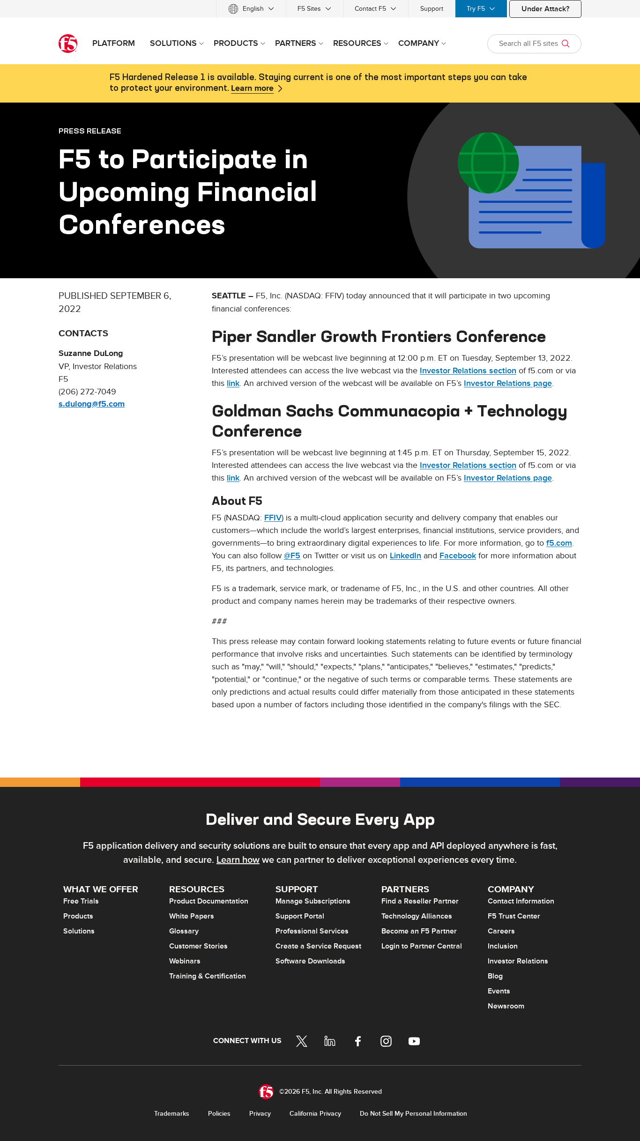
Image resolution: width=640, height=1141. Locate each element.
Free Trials (81, 901)
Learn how (238, 860)
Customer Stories (198, 946)
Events (499, 991)
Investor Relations (518, 961)
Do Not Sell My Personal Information (413, 1114)
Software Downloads (310, 961)
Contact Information (521, 901)
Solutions (79, 931)
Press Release (90, 130)
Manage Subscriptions (312, 901)
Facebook (457, 556)
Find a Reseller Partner (420, 901)
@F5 (292, 556)
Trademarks (171, 1114)
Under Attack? (545, 9)
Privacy (260, 1114)
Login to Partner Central (421, 946)
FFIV (273, 518)
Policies (219, 1114)
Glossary (184, 931)
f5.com (559, 543)
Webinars (185, 961)
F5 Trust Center (514, 916)
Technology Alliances (416, 916)
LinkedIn (405, 556)
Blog (495, 976)
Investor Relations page (508, 383)
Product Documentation (208, 901)
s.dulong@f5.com (92, 404)
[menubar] (320, 8)
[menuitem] (251, 8)
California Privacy (315, 1114)
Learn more (252, 88)
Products (78, 916)
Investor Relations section (468, 371)
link (233, 383)
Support (431, 9)
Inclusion (503, 946)
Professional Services (312, 931)
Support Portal (299, 916)
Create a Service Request (318, 946)
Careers (501, 931)
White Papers (191, 916)
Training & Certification (207, 976)
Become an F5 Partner (419, 931)
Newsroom (506, 1006)
